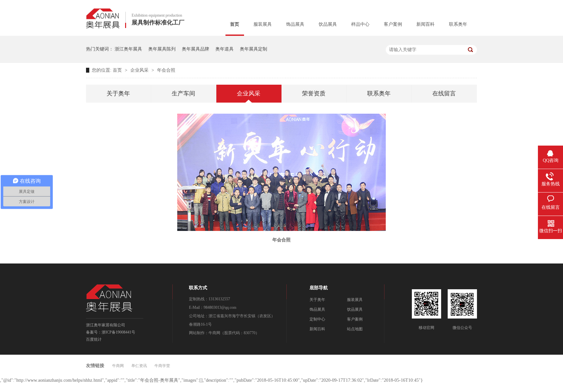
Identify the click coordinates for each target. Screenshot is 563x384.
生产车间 (183, 93)
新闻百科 (425, 24)
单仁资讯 (139, 365)
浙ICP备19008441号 (118, 332)
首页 (234, 24)
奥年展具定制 (253, 49)
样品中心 (360, 24)
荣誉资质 (313, 93)
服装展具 (262, 24)
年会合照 (166, 70)
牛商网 (214, 333)
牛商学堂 (162, 365)
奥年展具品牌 (195, 49)
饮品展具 (328, 24)
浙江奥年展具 (128, 49)
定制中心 (317, 319)
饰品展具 (295, 24)
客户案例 (393, 24)
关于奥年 (118, 93)
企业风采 (140, 70)
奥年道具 (224, 49)
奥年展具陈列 (162, 49)
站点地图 (355, 329)
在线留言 (444, 93)
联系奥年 (458, 24)
